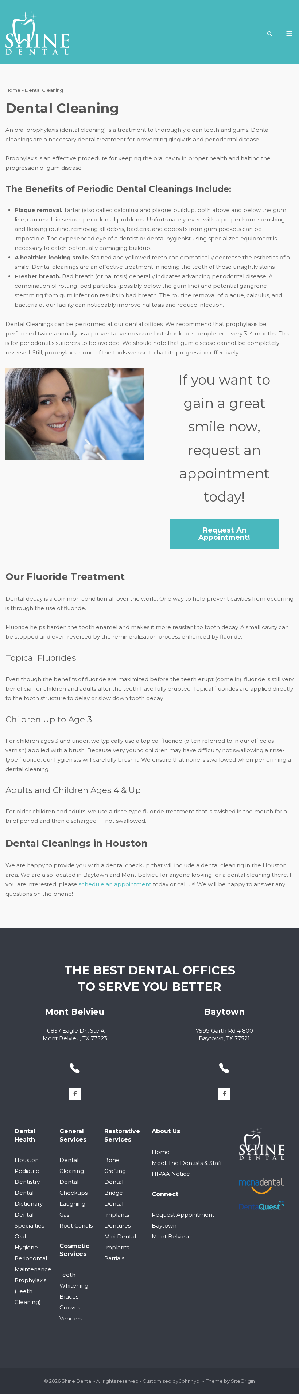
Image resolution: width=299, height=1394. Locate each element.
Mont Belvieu (170, 1236)
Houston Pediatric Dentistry (27, 1171)
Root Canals (76, 1225)
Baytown (164, 1225)
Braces (68, 1296)
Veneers (70, 1318)
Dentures (117, 1225)
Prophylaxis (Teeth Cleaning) (30, 1291)
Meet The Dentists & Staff (187, 1162)
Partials (114, 1258)
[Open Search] (270, 34)
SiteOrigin (243, 1381)
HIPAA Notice (171, 1173)
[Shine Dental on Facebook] (75, 1094)
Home (12, 90)
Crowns (69, 1307)
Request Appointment (183, 1214)
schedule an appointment (115, 884)
